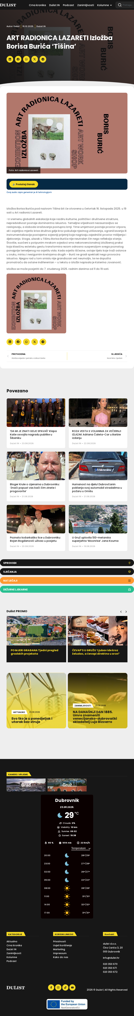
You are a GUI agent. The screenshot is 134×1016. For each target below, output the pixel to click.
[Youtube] (72, 987)
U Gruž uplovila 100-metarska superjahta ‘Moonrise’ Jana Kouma (95, 539)
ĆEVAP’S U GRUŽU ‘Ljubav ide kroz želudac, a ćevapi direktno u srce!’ (86, 652)
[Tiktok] (65, 987)
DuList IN (41, 26)
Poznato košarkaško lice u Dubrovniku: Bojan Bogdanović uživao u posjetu (35, 539)
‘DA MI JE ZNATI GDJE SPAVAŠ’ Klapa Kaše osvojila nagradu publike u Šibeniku (33, 434)
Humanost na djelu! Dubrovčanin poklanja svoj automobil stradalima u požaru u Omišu (97, 487)
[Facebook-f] (51, 987)
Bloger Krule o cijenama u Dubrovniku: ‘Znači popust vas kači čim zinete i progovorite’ (35, 487)
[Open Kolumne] (111, 5)
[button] (10, 59)
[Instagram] (58, 987)
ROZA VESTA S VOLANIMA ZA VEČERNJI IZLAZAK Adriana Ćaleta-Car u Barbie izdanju (96, 434)
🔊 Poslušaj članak (24, 184)
